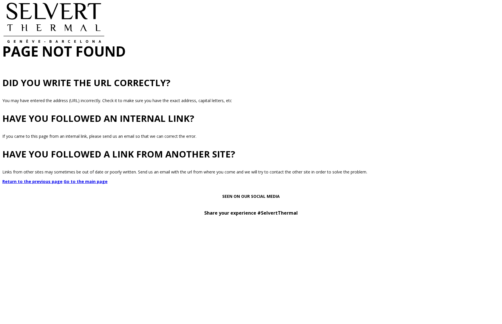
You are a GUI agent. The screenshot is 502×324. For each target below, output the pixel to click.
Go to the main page (85, 181)
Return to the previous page (32, 181)
